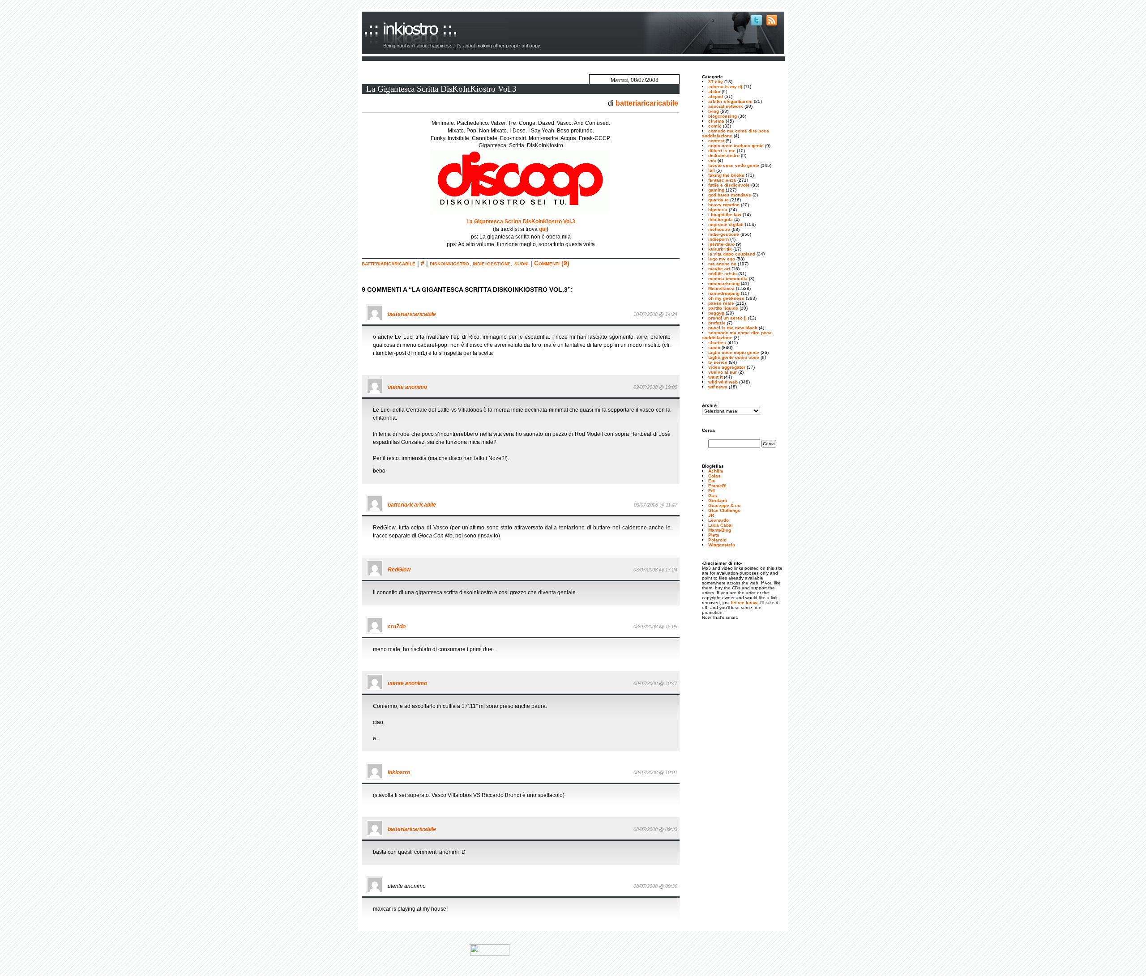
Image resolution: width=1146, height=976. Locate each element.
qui (543, 229)
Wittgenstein (721, 544)
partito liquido (723, 308)
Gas (712, 495)
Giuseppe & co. (725, 505)
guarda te (718, 199)
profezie (717, 322)
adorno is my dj (725, 86)
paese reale (721, 303)
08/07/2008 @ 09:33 (655, 829)
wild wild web (723, 381)
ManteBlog (719, 530)
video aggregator (726, 367)
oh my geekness (726, 298)
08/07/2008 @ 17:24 (655, 569)
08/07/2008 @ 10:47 (655, 683)
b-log (713, 111)
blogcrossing (722, 116)
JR (711, 515)
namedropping (724, 293)
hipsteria (717, 209)
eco (712, 160)
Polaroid (717, 539)
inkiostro (406, 33)
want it (715, 377)
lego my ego (721, 258)
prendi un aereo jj (727, 317)
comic (715, 126)
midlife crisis (722, 273)
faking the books (726, 175)
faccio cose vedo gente (733, 165)
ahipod (715, 96)
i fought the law (724, 214)
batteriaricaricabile (647, 103)
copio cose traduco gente (736, 145)
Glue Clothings (724, 510)
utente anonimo (407, 387)
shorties (717, 342)
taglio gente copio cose (733, 357)
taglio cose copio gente (733, 352)
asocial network (725, 106)
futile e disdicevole (729, 185)
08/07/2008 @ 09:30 (655, 886)
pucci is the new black (732, 327)
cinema (716, 121)
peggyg (716, 313)
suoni (521, 263)
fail (711, 170)
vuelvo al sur (722, 372)
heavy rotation (724, 204)
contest (716, 140)
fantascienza (722, 180)
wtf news (717, 386)
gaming (716, 190)
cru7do (397, 626)
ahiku (714, 91)
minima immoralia (728, 278)
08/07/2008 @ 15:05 (655, 626)
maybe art (719, 268)
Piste (713, 535)
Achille (715, 471)
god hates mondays (729, 194)
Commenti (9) (551, 263)
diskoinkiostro (449, 263)
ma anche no (722, 263)
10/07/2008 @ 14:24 (655, 314)
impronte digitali (726, 224)
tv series (717, 362)
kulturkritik (720, 249)
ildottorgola (720, 219)
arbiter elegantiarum (730, 101)
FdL (712, 490)
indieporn (718, 239)
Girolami (717, 500)
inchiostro (719, 229)
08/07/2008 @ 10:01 (655, 772)
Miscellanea (721, 288)
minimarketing (724, 283)
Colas (714, 475)
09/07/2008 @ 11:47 (655, 504)
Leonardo (718, 520)
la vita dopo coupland (731, 253)
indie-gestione (492, 263)
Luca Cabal (720, 525)
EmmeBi (717, 485)
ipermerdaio (721, 244)
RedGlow (399, 570)
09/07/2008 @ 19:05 (655, 387)
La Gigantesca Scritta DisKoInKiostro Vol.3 (441, 89)
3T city (715, 81)
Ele (711, 480)
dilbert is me (721, 150)
